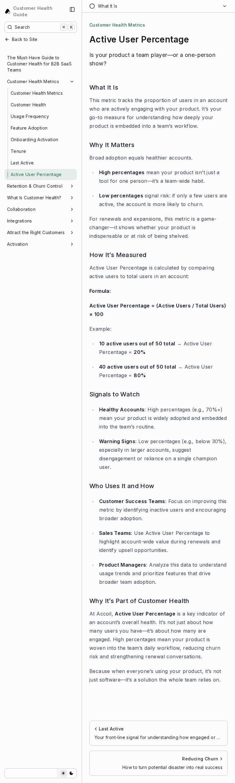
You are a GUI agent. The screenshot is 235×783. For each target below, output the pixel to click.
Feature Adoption (29, 127)
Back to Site (25, 39)
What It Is (103, 87)
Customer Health (28, 104)
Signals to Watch (114, 394)
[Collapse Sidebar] (72, 9)
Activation (17, 244)
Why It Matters (112, 145)
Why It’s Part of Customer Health (139, 601)
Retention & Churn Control (34, 186)
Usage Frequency (30, 116)
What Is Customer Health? (34, 197)
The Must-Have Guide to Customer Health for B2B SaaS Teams (39, 63)
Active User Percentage (36, 174)
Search (44, 27)
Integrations (19, 220)
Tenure (18, 151)
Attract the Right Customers (36, 232)
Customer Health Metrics (33, 81)
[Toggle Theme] (67, 773)
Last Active (22, 162)
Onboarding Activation (34, 139)
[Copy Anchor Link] (123, 87)
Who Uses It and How (122, 486)
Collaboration (21, 209)
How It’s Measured (118, 255)
